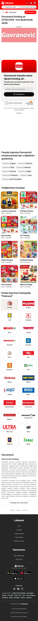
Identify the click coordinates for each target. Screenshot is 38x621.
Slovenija (16, 598)
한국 (23, 595)
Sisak (8, 167)
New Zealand (30, 595)
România (5, 598)
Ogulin (24, 171)
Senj (25, 175)
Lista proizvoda (19, 541)
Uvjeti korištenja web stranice (19, 612)
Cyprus (4, 595)
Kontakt (19, 530)
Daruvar (9, 171)
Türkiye (22, 598)
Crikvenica (10, 175)
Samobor (23, 167)
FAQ (19, 526)
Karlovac (25, 163)
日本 (19, 595)
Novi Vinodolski (11, 179)
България (30, 593)
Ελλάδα (10, 595)
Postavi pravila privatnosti (19, 608)
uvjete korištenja (24, 108)
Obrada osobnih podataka (19, 616)
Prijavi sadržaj (19, 534)
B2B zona (19, 559)
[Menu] (35, 3)
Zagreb (8, 163)
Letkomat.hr (24, 604)
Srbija (10, 598)
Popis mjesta (19, 537)
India (15, 595)
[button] (31, 3)
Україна (28, 598)
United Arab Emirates (19, 593)
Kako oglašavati (19, 556)
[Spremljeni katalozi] (27, 3)
